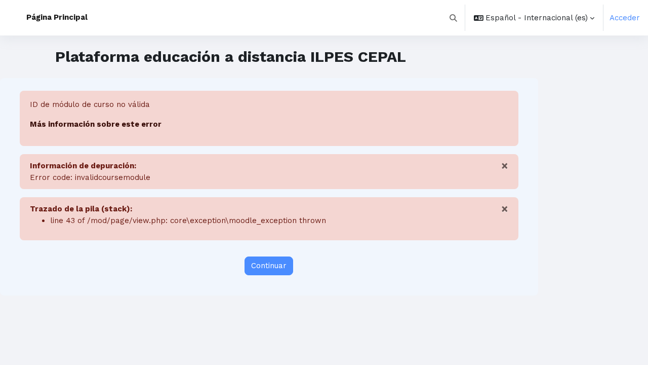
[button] (453, 17)
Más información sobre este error (95, 124)
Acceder (625, 17)
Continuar (269, 265)
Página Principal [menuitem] (57, 17)
